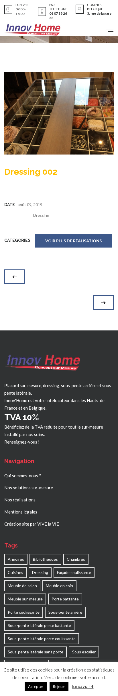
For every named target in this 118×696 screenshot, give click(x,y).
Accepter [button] (35, 686)
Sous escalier (84, 651)
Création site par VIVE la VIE (31, 523)
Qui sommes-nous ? (22, 475)
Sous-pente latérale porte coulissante (42, 638)
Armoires (16, 559)
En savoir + (83, 686)
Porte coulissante (24, 612)
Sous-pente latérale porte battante (39, 625)
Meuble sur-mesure (25, 598)
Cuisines (15, 572)
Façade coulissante (74, 572)
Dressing (41, 215)
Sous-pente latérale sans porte (35, 651)
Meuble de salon (22, 585)
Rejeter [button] (59, 686)
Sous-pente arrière (65, 612)
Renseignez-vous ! (22, 441)
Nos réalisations (20, 499)
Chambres (76, 559)
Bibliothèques (45, 559)
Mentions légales (20, 511)
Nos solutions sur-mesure (28, 487)
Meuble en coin (59, 585)
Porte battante (65, 598)
